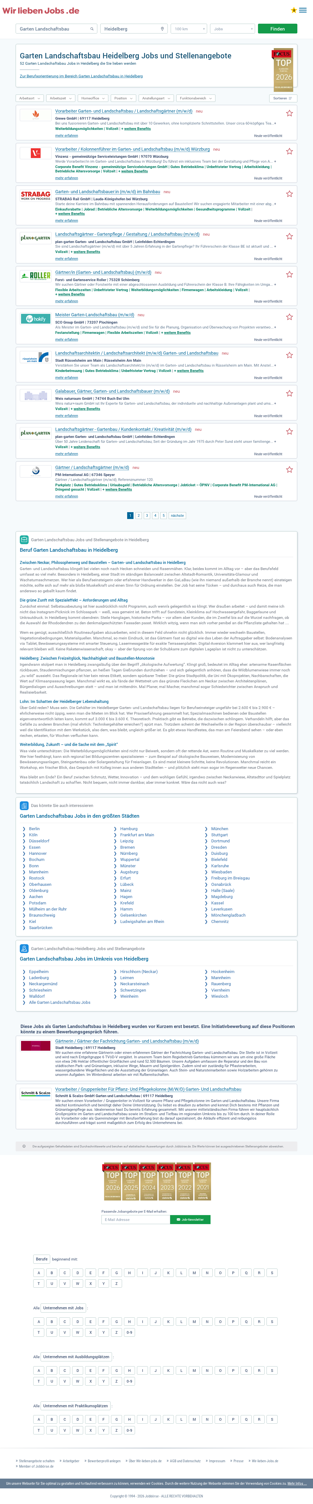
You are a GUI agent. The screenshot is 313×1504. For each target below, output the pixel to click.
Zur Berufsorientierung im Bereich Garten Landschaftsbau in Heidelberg (81, 76)
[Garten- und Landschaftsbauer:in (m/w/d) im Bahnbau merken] (289, 194)
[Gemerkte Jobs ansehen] (294, 10)
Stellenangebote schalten (37, 1461)
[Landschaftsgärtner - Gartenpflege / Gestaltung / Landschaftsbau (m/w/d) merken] (289, 237)
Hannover (38, 853)
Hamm (126, 909)
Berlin (34, 828)
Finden (277, 29)
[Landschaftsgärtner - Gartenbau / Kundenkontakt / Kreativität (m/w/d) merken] (289, 432)
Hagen (126, 896)
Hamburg (129, 828)
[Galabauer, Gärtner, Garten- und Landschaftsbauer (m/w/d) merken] (289, 394)
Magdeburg (222, 896)
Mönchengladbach (228, 915)
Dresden (219, 847)
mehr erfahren (66, 135)
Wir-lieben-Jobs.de (265, 1461)
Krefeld (127, 903)
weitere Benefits (137, 129)
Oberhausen (40, 884)
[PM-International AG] (36, 471)
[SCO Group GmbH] (36, 319)
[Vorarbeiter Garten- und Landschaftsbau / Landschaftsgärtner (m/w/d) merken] (289, 113)
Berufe (41, 1259)
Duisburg (219, 853)
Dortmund (220, 841)
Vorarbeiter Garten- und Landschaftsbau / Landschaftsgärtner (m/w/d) (123, 111)
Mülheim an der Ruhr (48, 909)
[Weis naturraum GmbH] (36, 395)
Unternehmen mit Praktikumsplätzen (75, 1406)
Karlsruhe (220, 866)
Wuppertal (129, 859)
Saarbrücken (40, 927)
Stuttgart (219, 835)
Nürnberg (129, 853)
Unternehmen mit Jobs (63, 1308)
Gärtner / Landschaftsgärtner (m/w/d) (92, 467)
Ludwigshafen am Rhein (142, 921)
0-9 (129, 1332)
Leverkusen (221, 909)
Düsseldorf (39, 841)
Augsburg (129, 872)
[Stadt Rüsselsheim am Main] (36, 357)
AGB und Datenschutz (185, 1461)
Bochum (37, 859)
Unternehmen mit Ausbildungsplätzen (76, 1356)
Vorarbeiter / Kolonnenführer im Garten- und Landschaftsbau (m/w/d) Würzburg (132, 149)
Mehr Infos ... (297, 1483)
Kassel (217, 903)
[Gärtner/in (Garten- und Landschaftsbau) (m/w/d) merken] (289, 275)
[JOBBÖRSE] (40, 10)
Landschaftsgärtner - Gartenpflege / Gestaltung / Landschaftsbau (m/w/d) (127, 234)
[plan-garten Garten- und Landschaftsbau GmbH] (36, 238)
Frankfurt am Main (137, 835)
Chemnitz (220, 921)
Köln (33, 835)
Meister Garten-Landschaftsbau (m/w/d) (94, 314)
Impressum (217, 1461)
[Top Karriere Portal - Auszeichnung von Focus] (157, 1182)
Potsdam (37, 903)
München (219, 828)
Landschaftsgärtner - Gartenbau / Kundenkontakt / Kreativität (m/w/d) (123, 429)
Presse (239, 1461)
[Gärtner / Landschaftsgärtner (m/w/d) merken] (289, 470)
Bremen (127, 847)
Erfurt (125, 878)
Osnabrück (221, 884)
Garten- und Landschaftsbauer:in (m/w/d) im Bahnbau (107, 191)
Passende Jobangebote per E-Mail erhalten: (134, 1211)
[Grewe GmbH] (36, 115)
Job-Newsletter (193, 1219)
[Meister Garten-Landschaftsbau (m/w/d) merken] (289, 317)
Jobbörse (152, 1496)
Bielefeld (219, 859)
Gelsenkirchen (133, 915)
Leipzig (127, 841)
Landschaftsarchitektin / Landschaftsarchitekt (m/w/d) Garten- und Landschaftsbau (136, 353)
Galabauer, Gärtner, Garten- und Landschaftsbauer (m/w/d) (112, 391)
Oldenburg (38, 890)
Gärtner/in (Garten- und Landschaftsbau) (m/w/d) (103, 272)
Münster (128, 866)
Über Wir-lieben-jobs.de (145, 1461)
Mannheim (38, 872)
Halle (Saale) (223, 890)
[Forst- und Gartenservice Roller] (36, 276)
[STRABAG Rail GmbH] (36, 196)
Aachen (36, 896)
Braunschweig (42, 915)
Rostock (37, 878)
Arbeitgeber (71, 1461)
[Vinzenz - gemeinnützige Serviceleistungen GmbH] (36, 153)
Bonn (34, 866)
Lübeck (127, 884)
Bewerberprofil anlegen (104, 1461)
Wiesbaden (221, 872)
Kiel (32, 921)
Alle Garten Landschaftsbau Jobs (59, 1002)
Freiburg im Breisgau (230, 878)
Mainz (125, 890)
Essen (34, 847)
